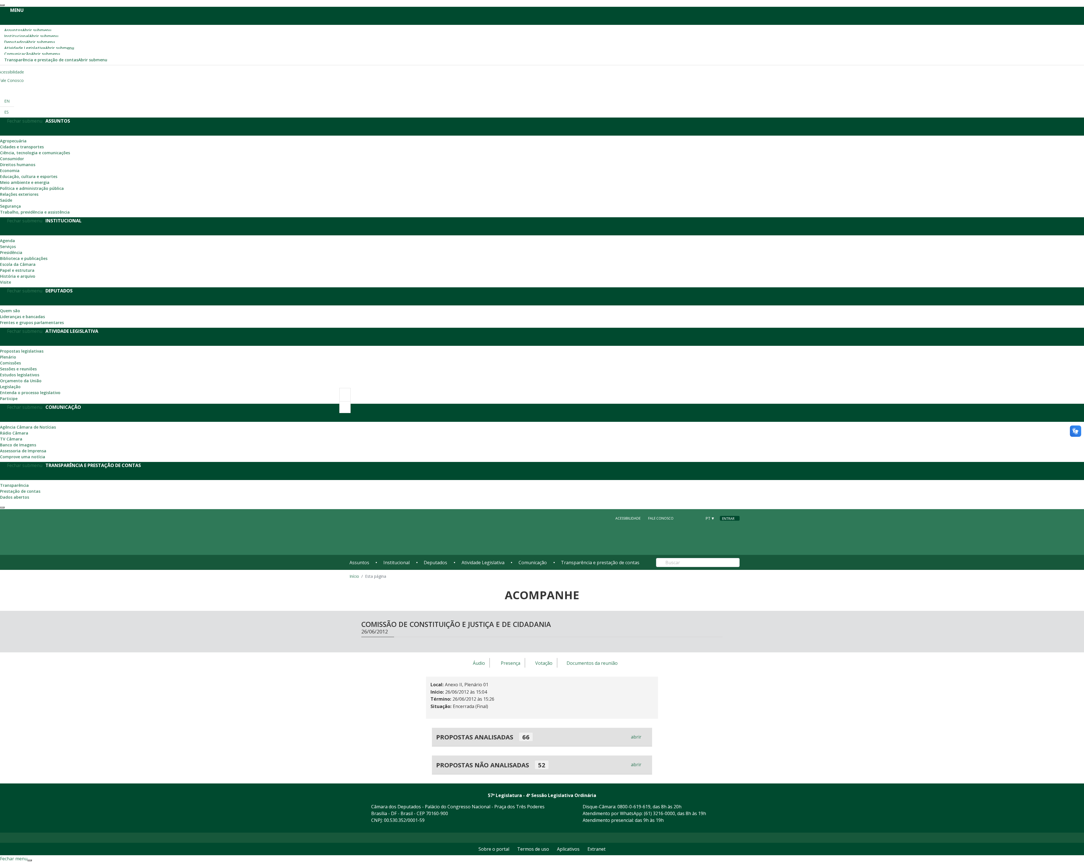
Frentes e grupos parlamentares (32, 322)
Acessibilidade (628, 518)
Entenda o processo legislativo (30, 392)
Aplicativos (568, 849)
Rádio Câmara (14, 433)
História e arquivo (17, 276)
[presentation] (2, 5)
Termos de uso (533, 849)
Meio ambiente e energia (24, 182)
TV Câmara (11, 439)
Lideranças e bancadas (22, 316)
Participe (9, 398)
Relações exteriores (19, 194)
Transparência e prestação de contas (55, 59)
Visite (5, 282)
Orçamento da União (20, 380)
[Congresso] (685, 518)
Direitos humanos (17, 164)
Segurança (10, 206)
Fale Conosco (661, 518)
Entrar (728, 518)
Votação (543, 663)
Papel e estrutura (17, 270)
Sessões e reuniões (18, 369)
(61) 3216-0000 (659, 813)
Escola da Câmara (18, 264)
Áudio (479, 663)
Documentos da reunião (592, 663)
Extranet (596, 849)
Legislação (10, 386)
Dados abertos (14, 497)
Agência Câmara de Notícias (28, 427)
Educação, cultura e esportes (28, 176)
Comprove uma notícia (22, 456)
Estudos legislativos (19, 374)
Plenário (8, 357)
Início (354, 576)
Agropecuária (13, 141)
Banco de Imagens (18, 445)
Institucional (31, 36)
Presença (510, 663)
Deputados (29, 42)
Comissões (10, 363)
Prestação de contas (20, 491)
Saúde (6, 200)
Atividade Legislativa (39, 48)
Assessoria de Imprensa (23, 450)
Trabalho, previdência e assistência (35, 212)
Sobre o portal (493, 849)
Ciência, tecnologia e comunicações (35, 152)
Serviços (8, 246)
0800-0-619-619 (633, 807)
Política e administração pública (32, 188)
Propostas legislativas (21, 351)
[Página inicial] (383, 532)
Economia (9, 170)
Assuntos (27, 30)
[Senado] (695, 518)
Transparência (14, 485)
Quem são (10, 310)
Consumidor (12, 158)
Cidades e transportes (22, 146)
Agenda (7, 240)
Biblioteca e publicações (23, 258)
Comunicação (32, 54)
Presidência (11, 252)
